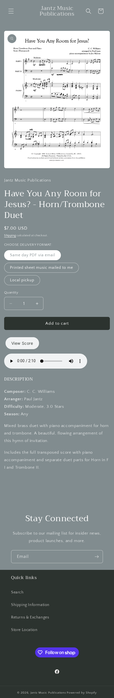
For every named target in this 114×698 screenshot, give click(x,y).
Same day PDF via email (32, 255)
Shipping (10, 235)
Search (17, 592)
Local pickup (22, 280)
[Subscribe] (96, 556)
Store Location (24, 630)
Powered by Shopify (82, 692)
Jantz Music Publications (48, 692)
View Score (22, 343)
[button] (11, 11)
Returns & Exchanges (30, 617)
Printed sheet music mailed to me (41, 267)
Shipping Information (30, 605)
